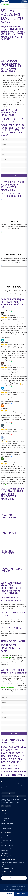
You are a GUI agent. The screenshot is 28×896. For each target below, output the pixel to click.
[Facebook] (2, 806)
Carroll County (4, 853)
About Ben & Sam (5, 815)
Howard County (5, 843)
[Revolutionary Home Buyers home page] (6, 5)
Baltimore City (4, 835)
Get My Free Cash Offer (14, 878)
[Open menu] (25, 5)
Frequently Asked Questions (7, 823)
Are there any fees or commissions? (13, 767)
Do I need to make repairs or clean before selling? (12, 759)
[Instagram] (6, 806)
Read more (8, 485)
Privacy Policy (4, 889)
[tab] (14, 750)
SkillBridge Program (6, 828)
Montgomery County (6, 848)
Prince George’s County (7, 845)
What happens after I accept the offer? (14, 773)
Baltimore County (5, 837)
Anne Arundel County (6, 840)
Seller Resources (5, 826)
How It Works (4, 813)
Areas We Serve (19, 889)
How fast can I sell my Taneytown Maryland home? (13, 750)
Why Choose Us (5, 818)
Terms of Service (11, 889)
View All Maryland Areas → (7, 856)
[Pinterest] (9, 806)
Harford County (5, 850)
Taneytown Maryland (6, 657)
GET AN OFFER (14, 175)
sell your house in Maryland (8, 687)
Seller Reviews (4, 821)
